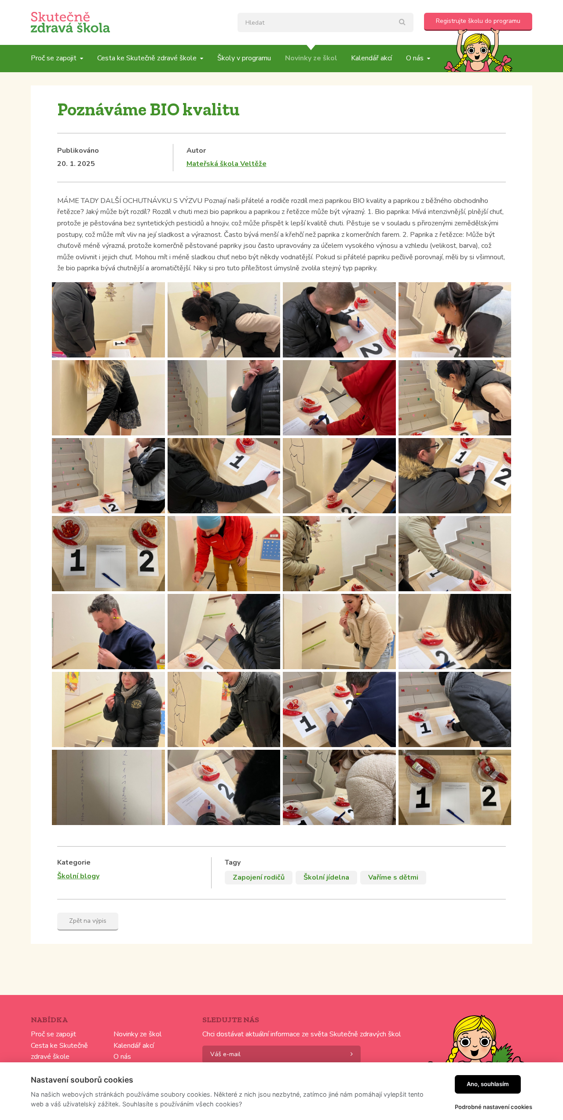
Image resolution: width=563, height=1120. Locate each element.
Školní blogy (78, 876)
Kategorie (74, 862)
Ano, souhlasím (488, 1083)
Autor (196, 150)
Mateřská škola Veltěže (226, 164)
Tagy (233, 862)
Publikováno (78, 150)
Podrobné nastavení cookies (493, 1106)
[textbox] (325, 22)
